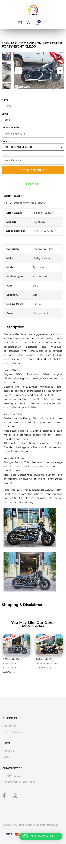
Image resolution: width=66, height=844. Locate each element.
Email (5, 113)
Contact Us (9, 725)
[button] (60, 70)
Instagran (15, 795)
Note (4, 154)
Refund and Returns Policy (19, 781)
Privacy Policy (11, 775)
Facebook (4, 795)
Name (5, 99)
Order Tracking (12, 732)
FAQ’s (6, 757)
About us (8, 750)
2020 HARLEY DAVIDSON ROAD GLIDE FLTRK (47, 663)
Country (6, 141)
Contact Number (11, 127)
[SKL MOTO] (33, 10)
